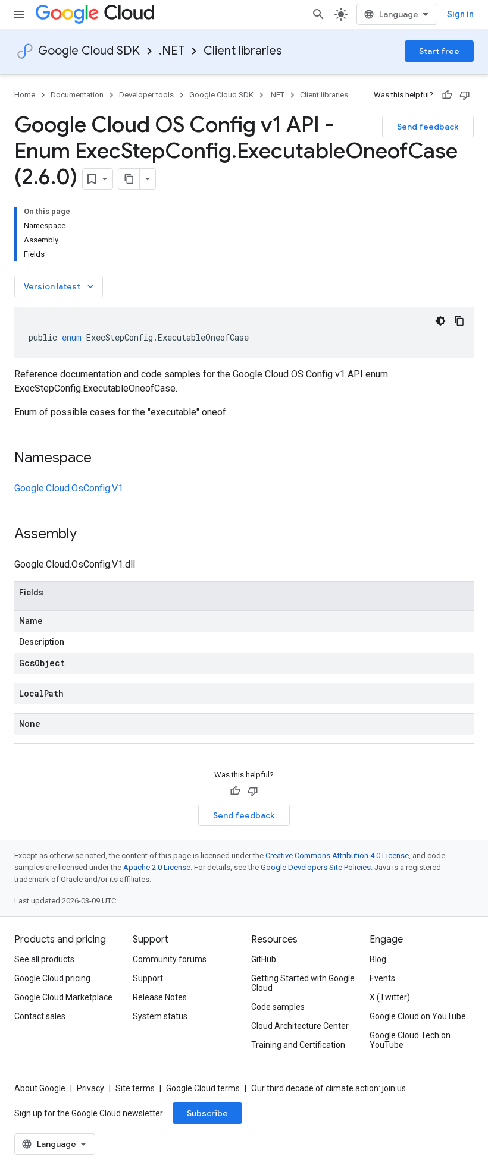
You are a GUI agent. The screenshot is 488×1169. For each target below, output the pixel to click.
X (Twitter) (390, 997)
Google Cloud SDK (89, 50)
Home (24, 94)
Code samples (278, 1007)
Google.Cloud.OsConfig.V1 (68, 488)
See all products (44, 959)
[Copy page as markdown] (129, 179)
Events (382, 978)
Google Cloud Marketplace (63, 997)
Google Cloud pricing (52, 978)
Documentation (77, 94)
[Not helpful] (465, 95)
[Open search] (318, 14)
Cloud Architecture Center (300, 1026)
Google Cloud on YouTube (418, 1016)
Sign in (460, 14)
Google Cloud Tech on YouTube (410, 1040)
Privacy (90, 1088)
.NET (171, 50)
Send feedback (428, 126)
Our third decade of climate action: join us (328, 1088)
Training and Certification (298, 1045)
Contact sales (39, 1016)
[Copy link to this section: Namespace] (103, 459)
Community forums (170, 959)
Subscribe (207, 1113)
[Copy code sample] (459, 320)
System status (160, 1016)
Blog (378, 959)
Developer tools (146, 94)
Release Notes (160, 997)
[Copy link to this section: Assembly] (89, 535)
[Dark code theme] (440, 320)
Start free (439, 51)
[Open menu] (19, 14)
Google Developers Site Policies (316, 867)
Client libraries (243, 50)
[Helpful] (447, 95)
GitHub (263, 959)
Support (148, 978)
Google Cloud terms (203, 1088)
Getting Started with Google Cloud (303, 982)
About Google (39, 1088)
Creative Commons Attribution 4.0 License (337, 855)
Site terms (135, 1088)
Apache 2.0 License (156, 867)
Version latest (60, 286)
